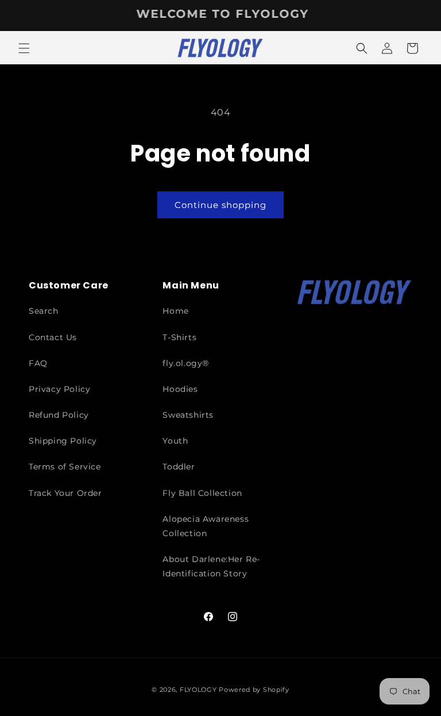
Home (175, 311)
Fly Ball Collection (202, 493)
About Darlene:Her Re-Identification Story (211, 566)
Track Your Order (65, 493)
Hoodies (180, 389)
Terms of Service (65, 466)
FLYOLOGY (198, 690)
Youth (175, 441)
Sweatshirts (188, 415)
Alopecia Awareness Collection (206, 526)
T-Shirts (179, 337)
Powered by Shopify (254, 690)
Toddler (179, 466)
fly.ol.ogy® (186, 363)
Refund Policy (59, 415)
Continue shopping (220, 204)
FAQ (38, 363)
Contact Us (53, 337)
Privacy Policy (59, 389)
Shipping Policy (63, 441)
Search (44, 311)
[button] (24, 48)
